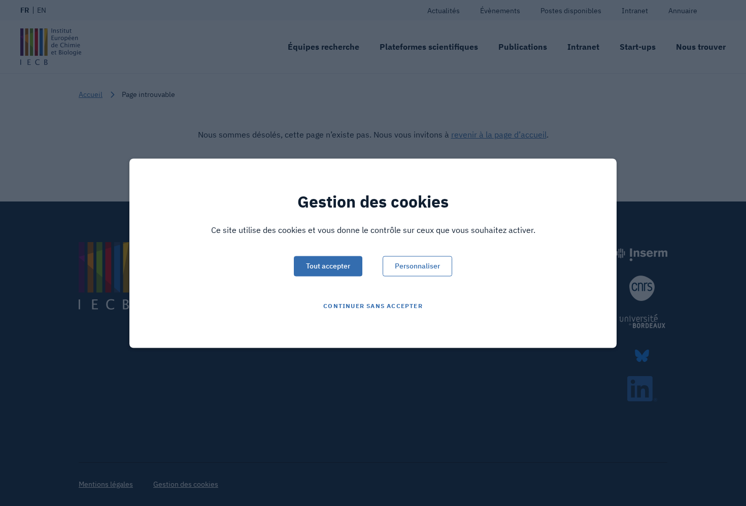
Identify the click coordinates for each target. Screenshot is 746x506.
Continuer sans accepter (373, 305)
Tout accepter (328, 265)
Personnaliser (417, 265)
